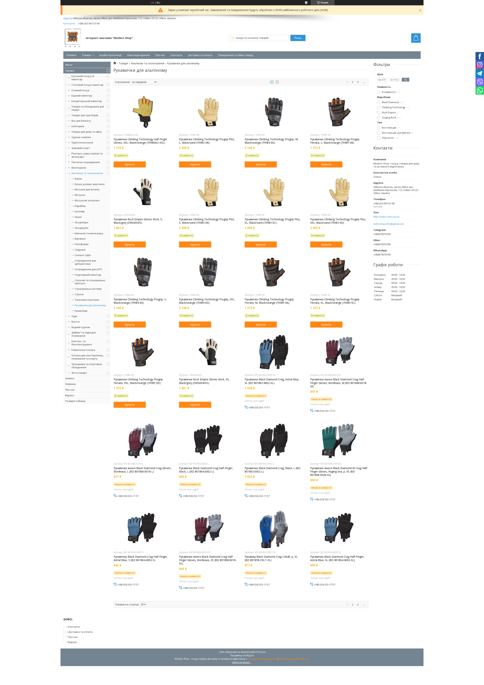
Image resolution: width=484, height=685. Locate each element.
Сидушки (80, 249)
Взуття (75, 321)
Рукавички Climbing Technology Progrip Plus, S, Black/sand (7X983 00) (207, 221)
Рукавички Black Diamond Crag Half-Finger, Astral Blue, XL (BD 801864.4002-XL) (337, 558)
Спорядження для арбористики (85, 262)
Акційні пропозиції (110, 55)
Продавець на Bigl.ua (242, 655)
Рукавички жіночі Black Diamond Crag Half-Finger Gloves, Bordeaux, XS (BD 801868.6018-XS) (208, 560)
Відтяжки (80, 238)
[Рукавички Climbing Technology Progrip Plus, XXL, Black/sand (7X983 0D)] (339, 192)
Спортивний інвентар (88, 274)
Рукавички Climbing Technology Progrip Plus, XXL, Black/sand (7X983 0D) (338, 221)
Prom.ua (260, 652)
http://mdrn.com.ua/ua (386, 216)
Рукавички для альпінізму (90, 305)
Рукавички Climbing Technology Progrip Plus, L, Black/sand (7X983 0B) (207, 141)
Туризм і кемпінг (81, 137)
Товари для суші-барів (84, 115)
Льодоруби (81, 228)
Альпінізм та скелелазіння (87, 173)
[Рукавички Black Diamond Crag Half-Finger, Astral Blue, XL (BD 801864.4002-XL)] (339, 529)
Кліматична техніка (83, 350)
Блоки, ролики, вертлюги (90, 184)
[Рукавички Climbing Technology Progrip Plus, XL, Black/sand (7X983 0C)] (274, 192)
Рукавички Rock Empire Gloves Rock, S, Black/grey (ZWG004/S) (138, 221)
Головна (71, 55)
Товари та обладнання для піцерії (87, 108)
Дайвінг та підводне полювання (83, 334)
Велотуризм (78, 167)
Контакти (176, 55)
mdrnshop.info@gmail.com (388, 224)
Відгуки (69, 395)
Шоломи (80, 211)
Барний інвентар (81, 95)
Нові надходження (138, 55)
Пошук (298, 38)
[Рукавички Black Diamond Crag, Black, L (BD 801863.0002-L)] (274, 441)
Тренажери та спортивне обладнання (86, 365)
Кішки (78, 217)
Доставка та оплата (200, 55)
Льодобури (81, 222)
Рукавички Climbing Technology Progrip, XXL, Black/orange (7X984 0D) (207, 301)
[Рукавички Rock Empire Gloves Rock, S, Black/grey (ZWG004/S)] (143, 192)
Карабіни (80, 206)
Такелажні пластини (87, 299)
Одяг (74, 316)
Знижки (69, 378)
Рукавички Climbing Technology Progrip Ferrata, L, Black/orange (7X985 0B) (334, 141)
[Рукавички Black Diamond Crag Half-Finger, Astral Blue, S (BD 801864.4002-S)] (143, 529)
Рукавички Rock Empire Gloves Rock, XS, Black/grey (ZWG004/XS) (204, 381)
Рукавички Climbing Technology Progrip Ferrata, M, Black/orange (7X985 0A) (269, 301)
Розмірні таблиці (75, 401)
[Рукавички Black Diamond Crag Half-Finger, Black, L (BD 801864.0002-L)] (208, 441)
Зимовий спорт (80, 148)
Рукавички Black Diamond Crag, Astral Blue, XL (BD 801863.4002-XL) (272, 381)
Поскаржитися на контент (262, 658)
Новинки (70, 384)
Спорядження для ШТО (88, 269)
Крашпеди (81, 310)
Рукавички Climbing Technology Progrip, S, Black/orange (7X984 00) (140, 301)
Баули (78, 178)
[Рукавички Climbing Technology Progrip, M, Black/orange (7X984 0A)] (274, 112)
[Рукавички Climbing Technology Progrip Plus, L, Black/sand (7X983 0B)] (208, 112)
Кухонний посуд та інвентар (82, 77)
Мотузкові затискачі (87, 200)
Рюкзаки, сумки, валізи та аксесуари (86, 155)
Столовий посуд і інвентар (87, 84)
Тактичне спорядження (85, 162)
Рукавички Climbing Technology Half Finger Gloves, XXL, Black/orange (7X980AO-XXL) (140, 141)
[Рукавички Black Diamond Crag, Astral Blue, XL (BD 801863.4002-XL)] (274, 352)
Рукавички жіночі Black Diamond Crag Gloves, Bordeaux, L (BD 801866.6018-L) (142, 469)
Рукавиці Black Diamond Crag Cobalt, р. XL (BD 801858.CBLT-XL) (271, 558)
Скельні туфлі (83, 255)
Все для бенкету (81, 120)
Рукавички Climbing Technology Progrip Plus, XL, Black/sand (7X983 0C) (272, 221)
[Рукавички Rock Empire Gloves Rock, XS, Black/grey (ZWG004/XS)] (208, 352)
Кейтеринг (77, 126)
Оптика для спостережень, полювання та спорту (87, 357)
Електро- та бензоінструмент (81, 342)
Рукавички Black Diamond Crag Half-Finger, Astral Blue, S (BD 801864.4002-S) (141, 558)
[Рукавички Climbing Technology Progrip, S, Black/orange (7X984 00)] (143, 272)
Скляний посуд (80, 90)
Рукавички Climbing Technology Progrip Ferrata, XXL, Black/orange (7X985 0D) (138, 381)
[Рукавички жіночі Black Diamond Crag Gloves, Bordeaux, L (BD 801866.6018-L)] (143, 441)
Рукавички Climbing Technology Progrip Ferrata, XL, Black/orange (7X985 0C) (334, 301)
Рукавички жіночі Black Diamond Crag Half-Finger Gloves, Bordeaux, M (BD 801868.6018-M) (338, 383)
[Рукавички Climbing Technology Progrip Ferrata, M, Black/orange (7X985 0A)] (274, 272)
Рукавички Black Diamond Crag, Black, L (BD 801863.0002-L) (272, 469)
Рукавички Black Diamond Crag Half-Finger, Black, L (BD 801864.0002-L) (206, 469)
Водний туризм (80, 327)
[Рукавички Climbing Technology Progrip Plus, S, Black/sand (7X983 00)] (208, 192)
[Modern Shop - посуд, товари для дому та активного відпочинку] (72, 38)
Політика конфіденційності (294, 658)
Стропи (79, 294)
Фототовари (79, 372)
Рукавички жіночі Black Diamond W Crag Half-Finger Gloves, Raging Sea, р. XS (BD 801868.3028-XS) (339, 471)
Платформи (81, 244)
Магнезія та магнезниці (89, 233)
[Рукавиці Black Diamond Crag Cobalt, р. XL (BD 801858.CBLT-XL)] (274, 529)
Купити (129, 164)
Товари (86, 55)
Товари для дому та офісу (86, 131)
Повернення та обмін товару (235, 55)
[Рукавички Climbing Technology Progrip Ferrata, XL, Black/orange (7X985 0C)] (339, 272)
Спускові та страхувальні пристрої (90, 282)
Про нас (160, 55)
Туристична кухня (82, 142)
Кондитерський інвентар (86, 101)
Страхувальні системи (88, 288)
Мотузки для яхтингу (87, 189)
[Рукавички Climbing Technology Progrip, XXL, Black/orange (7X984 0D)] (208, 272)
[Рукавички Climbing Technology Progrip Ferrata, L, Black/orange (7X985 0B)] (339, 112)
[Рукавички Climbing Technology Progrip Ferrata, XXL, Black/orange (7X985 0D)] (143, 352)
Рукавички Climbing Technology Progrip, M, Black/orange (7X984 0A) (272, 141)
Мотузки (80, 195)
